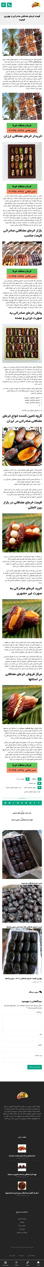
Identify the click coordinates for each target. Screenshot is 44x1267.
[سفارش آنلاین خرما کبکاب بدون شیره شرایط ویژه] (22, 1186)
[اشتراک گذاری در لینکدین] (17, 803)
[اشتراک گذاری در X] (34, 803)
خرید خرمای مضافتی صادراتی (13, 787)
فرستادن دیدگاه (34, 1067)
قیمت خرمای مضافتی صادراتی (32, 792)
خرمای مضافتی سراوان (30, 787)
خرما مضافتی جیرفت (26, 728)
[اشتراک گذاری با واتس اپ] (13, 803)
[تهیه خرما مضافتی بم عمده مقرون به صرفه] (22, 1167)
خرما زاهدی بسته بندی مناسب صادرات (22, 1156)
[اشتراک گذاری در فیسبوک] (38, 803)
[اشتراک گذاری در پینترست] (30, 803)
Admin (34, 779)
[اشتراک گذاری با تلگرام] (9, 803)
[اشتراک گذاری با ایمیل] (5, 803)
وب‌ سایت (38, 1055)
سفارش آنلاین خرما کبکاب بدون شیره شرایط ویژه (22, 1193)
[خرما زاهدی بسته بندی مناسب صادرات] (22, 1148)
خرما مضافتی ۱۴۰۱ (36, 62)
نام (41, 1034)
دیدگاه (39, 1012)
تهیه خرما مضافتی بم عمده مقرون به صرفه (22, 1174)
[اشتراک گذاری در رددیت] (26, 803)
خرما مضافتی (32, 783)
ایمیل (40, 1045)
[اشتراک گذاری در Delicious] (22, 803)
